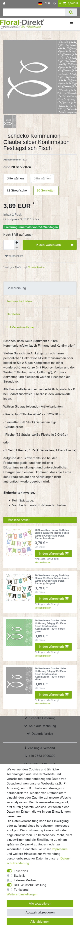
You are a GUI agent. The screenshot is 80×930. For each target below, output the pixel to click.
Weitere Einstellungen (22, 894)
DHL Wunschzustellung (30, 885)
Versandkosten (36, 267)
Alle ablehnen (40, 921)
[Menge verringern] (16, 247)
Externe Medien (25, 880)
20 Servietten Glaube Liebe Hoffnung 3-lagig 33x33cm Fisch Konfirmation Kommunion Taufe (50, 626)
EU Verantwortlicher (20, 327)
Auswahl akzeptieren (40, 912)
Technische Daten (19, 301)
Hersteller (13, 314)
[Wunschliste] (55, 3)
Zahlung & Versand (41, 748)
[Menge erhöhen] (16, 242)
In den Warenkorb (48, 245)
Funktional (21, 889)
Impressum (60, 849)
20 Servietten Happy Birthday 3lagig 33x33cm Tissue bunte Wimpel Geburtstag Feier (52, 534)
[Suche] (71, 12)
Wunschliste (15, 256)
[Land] (40, 3)
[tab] (40, 288)
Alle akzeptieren (40, 903)
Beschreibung (16, 288)
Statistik (19, 875)
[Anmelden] (5, 3)
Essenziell (21, 871)
